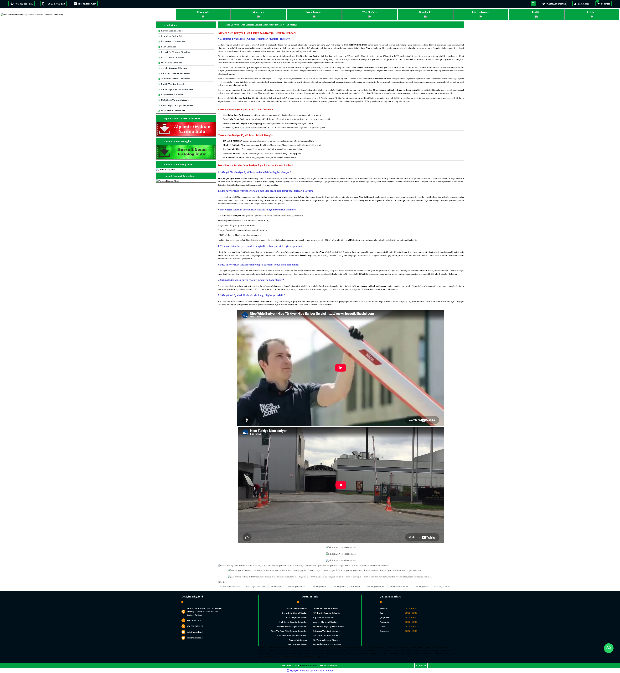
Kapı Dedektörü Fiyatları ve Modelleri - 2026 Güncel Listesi (324, 653)
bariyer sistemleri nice (230, 586)
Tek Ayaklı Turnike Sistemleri (175, 78)
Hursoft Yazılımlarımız (172, 31)
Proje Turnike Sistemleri (173, 110)
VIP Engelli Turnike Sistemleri (327, 613)
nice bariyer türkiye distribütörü (346, 586)
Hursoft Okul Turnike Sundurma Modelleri (277, 653)
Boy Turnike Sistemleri (172, 94)
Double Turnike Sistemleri (173, 84)
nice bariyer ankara (442, 586)
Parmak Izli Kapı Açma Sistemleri (328, 626)
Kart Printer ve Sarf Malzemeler (292, 635)
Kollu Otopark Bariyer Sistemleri (177, 105)
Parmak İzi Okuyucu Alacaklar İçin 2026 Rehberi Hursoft (284, 650)
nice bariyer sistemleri (255, 586)
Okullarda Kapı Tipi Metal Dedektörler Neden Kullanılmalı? (395, 650)
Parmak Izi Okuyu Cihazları (294, 613)
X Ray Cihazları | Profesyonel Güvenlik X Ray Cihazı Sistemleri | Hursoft (290, 656)
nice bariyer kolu (318, 586)
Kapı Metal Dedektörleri (172, 36)
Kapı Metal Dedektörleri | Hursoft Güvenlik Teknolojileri (376, 653)
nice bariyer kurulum (399, 586)
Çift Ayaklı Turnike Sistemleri (175, 73)
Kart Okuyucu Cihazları (172, 57)
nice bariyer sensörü (375, 586)
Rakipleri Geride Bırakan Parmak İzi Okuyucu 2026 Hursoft (316, 647)
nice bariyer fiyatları (296, 586)
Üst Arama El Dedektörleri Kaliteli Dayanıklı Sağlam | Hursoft (429, 653)
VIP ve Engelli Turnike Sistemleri (177, 89)
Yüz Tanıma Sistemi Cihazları (326, 640)
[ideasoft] (293, 670)
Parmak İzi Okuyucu (298, 640)
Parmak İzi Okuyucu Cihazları (175, 52)
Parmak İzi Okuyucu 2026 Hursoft (273, 647)
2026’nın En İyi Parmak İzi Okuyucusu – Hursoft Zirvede (421, 647)
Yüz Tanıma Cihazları (171, 62)
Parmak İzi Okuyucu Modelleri (327, 644)
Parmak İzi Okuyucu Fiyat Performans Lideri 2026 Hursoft (369, 647)
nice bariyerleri (421, 586)
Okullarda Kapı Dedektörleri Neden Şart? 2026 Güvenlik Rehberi (339, 650)
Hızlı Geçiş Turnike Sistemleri (175, 100)
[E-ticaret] (309, 670)
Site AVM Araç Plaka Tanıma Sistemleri (289, 631)
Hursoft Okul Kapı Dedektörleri (436, 650)
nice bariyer (276, 586)
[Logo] (32, 14)
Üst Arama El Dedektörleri (173, 41)
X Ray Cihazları (168, 47)
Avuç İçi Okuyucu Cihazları (174, 68)
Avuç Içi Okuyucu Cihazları (325, 622)
